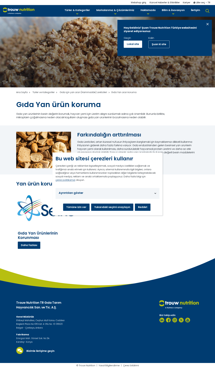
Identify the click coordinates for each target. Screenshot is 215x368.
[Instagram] (174, 320)
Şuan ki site (159, 44)
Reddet (142, 207)
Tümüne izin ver (76, 207)
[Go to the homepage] (179, 304)
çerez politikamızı (65, 180)
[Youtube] (187, 320)
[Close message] (207, 24)
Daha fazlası (29, 245)
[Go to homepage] (18, 11)
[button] (77, 11)
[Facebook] (168, 320)
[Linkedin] (161, 320)
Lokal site (133, 44)
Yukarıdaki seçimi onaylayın (112, 207)
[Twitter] (181, 320)
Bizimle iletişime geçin (40, 351)
